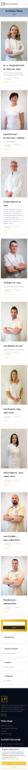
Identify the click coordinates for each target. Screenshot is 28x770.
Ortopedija (4, 731)
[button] (26, 4)
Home (14, 14)
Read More (6, 82)
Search (14, 627)
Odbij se (14, 767)
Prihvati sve (14, 763)
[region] (14, 758)
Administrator (8, 78)
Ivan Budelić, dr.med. (13, 346)
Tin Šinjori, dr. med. (12, 282)
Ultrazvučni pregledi (6, 734)
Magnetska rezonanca (7, 725)
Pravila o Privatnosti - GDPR (12, 759)
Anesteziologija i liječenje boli (9, 728)
